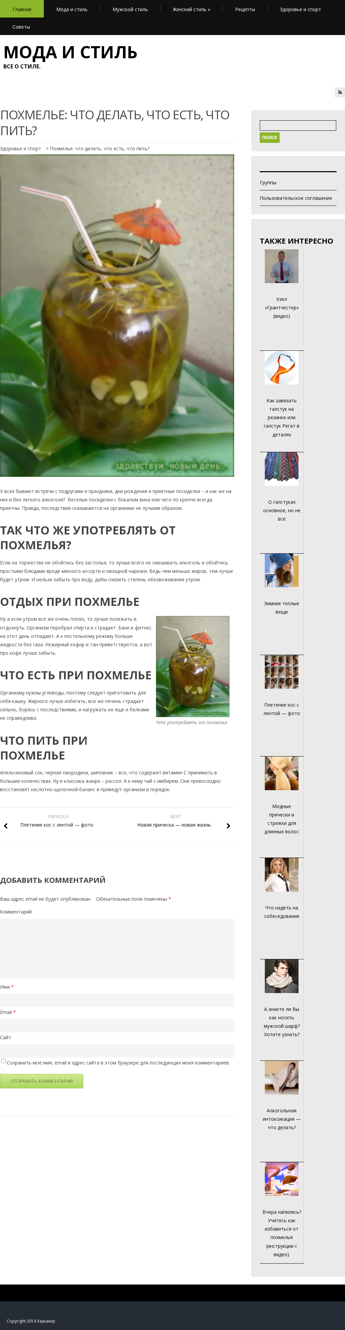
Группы (268, 182)
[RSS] (340, 92)
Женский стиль (191, 9)
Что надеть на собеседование (282, 911)
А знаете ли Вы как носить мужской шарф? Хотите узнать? (282, 1022)
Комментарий (16, 911)
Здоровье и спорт (300, 9)
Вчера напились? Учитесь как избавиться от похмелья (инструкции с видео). (281, 1233)
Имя (7, 987)
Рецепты (245, 9)
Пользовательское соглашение (296, 198)
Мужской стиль (130, 9)
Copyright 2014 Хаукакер (31, 1321)
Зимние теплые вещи (281, 607)
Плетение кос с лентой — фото (281, 709)
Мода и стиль (72, 9)
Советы (21, 27)
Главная (21, 9)
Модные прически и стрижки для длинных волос (281, 819)
